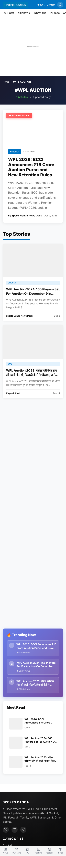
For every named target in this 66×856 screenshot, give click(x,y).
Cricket (7, 845)
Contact (51, 4)
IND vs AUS (40, 13)
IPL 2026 (55, 13)
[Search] (60, 5)
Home (6, 81)
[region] (33, 46)
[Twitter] (6, 830)
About (40, 4)
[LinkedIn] (15, 830)
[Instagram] (23, 830)
